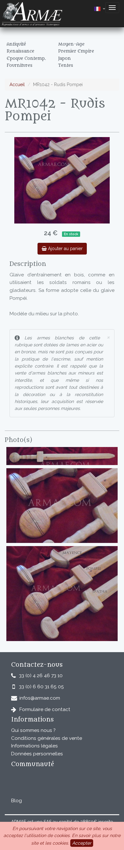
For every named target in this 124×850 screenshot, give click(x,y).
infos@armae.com (39, 698)
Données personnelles (37, 754)
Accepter (81, 843)
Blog (16, 800)
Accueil (17, 84)
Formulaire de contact (44, 709)
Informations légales (34, 746)
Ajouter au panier (65, 248)
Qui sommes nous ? (33, 730)
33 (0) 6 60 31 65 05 (41, 686)
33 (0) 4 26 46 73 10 (41, 675)
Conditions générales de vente (46, 738)
